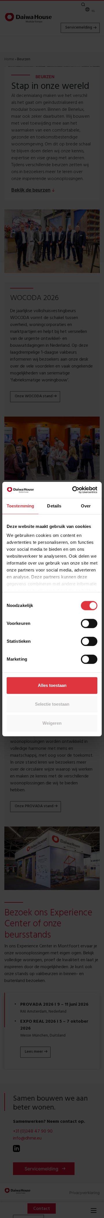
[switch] (89, 623)
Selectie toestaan (52, 704)
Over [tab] (86, 505)
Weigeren (52, 723)
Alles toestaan (52, 685)
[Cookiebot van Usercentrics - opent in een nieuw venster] (73, 490)
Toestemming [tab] (20, 505)
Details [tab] (54, 505)
